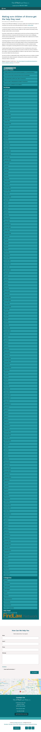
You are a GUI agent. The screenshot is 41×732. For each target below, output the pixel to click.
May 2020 (6, 318)
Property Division (7, 604)
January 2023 (7, 221)
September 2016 (7, 440)
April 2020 (6, 321)
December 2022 (7, 224)
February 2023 (7, 218)
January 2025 (7, 148)
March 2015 (6, 495)
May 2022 (6, 245)
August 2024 (6, 163)
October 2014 (7, 510)
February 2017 (7, 425)
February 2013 (7, 571)
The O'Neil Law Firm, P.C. (7, 21)
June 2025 (6, 132)
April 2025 (6, 138)
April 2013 (6, 565)
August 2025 (6, 126)
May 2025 (6, 135)
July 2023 (6, 202)
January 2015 (7, 501)
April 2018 (6, 382)
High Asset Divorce (8, 598)
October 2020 (7, 303)
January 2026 (7, 111)
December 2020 (7, 297)
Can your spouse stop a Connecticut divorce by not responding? (17, 75)
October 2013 (7, 547)
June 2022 (6, 242)
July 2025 (6, 129)
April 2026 (6, 102)
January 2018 (7, 391)
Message (4, 652)
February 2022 (7, 254)
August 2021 (6, 273)
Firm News (21, 21)
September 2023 (7, 196)
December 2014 (7, 504)
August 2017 (6, 407)
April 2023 (6, 212)
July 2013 (6, 556)
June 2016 (6, 449)
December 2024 (7, 151)
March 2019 (6, 349)
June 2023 (6, 205)
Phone (3, 647)
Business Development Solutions (25, 724)
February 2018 (7, 388)
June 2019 (6, 340)
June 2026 (6, 96)
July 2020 (6, 312)
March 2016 (6, 459)
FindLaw (35, 724)
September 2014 (7, 513)
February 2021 (7, 291)
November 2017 (7, 398)
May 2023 (6, 209)
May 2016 (6, 452)
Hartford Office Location (21, 714)
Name (3, 635)
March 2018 (6, 385)
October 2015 (7, 474)
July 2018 (6, 373)
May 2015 (6, 489)
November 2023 (7, 190)
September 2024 (7, 160)
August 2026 (6, 90)
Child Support (7, 589)
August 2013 (6, 553)
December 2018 (7, 358)
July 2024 (6, 166)
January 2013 (7, 574)
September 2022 (7, 233)
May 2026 (6, 99)
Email (3, 641)
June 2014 (6, 523)
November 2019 (7, 331)
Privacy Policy (15, 724)
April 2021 (6, 285)
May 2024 (6, 172)
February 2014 (7, 535)
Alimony (6, 580)
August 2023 (6, 199)
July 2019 (6, 337)
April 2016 (6, 456)
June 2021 (6, 279)
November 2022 (7, 227)
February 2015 (7, 498)
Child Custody (17, 21)
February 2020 (7, 327)
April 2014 (6, 529)
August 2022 (6, 236)
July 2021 (6, 276)
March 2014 (6, 532)
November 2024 (7, 154)
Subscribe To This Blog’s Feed (10, 612)
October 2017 (7, 401)
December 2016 (7, 431)
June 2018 (6, 376)
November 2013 (7, 544)
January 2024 (7, 184)
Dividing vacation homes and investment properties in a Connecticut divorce (19, 72)
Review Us (17, 728)
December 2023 (7, 187)
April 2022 (6, 248)
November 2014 (7, 507)
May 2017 (6, 416)
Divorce (5, 592)
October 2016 (7, 437)
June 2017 (6, 413)
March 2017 (6, 422)
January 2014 (7, 538)
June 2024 (6, 169)
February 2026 (7, 108)
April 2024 (6, 175)
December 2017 (7, 395)
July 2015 (6, 483)
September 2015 (7, 477)
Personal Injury (7, 601)
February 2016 (7, 462)
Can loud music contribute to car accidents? (13, 84)
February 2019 (7, 352)
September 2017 (7, 404)
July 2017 (6, 410)
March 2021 (6, 288)
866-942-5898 (22, 706)
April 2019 (6, 346)
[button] (3, 8)
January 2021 (7, 294)
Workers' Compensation (9, 607)
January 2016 (7, 465)
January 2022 (7, 257)
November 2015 (7, 471)
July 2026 (6, 93)
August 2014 (6, 517)
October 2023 (7, 193)
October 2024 (7, 157)
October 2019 (7, 334)
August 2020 (6, 309)
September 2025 (7, 123)
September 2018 (7, 367)
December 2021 (7, 260)
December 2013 (7, 541)
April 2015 (6, 492)
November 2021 (7, 263)
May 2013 (6, 562)
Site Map (10, 724)
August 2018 (6, 370)
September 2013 (7, 550)
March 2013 (6, 568)
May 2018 (6, 379)
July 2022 (6, 239)
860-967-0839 (23, 5)
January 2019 (7, 355)
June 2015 (6, 486)
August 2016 (6, 443)
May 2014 (6, 526)
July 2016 (6, 446)
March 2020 (6, 324)
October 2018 (7, 364)
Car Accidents (7, 583)
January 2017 (7, 428)
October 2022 (7, 230)
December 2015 (7, 468)
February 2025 (7, 144)
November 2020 (7, 300)
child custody (30, 25)
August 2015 (6, 480)
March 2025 (6, 141)
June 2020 (6, 315)
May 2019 (6, 343)
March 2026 (6, 105)
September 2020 (7, 306)
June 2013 (6, 559)
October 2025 (7, 120)
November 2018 (7, 361)
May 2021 (6, 282)
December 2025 (7, 114)
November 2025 (7, 117)
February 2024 (7, 181)
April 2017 (6, 419)
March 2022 (6, 251)
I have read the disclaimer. (9, 669)
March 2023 (6, 215)
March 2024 (6, 178)
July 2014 (6, 520)
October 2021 (7, 267)
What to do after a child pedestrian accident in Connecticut (16, 81)
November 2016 (7, 434)
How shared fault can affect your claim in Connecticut (15, 78)
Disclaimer (4, 666)
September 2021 (7, 270)
